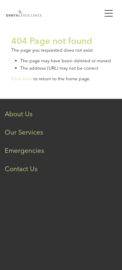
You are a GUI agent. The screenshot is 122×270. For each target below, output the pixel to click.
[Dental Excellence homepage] (51, 13)
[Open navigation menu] (109, 13)
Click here (21, 78)
